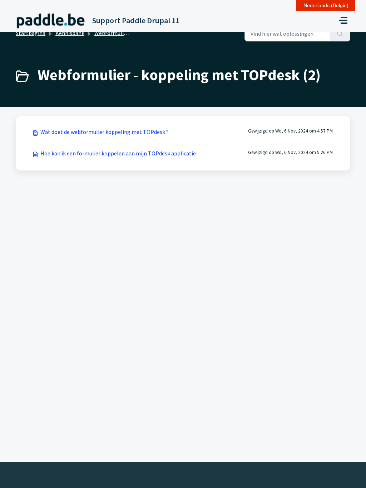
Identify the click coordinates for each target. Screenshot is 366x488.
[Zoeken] (340, 33)
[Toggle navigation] (343, 20)
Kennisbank (69, 32)
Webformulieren (114, 32)
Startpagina (30, 32)
